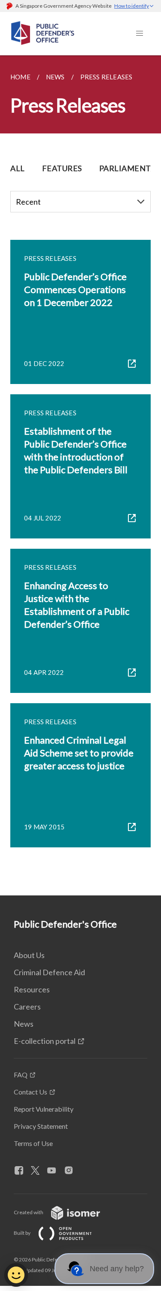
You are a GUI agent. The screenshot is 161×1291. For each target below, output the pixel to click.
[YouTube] (55, 1170)
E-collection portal (45, 1041)
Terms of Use (33, 1143)
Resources (32, 989)
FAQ (20, 1074)
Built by (22, 1233)
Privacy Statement (41, 1126)
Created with (29, 1212)
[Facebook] (22, 1170)
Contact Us (30, 1092)
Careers (27, 1006)
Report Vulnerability (43, 1109)
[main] (80, 475)
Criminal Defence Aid (49, 972)
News (23, 1023)
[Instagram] (72, 1170)
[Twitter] (38, 1170)
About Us (29, 955)
